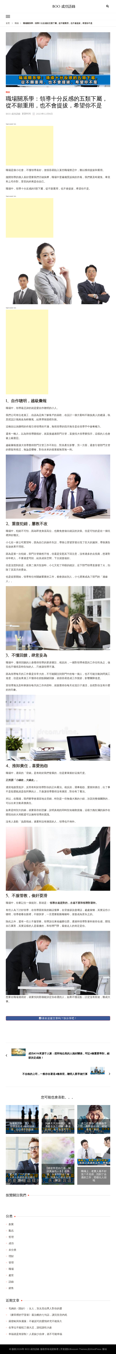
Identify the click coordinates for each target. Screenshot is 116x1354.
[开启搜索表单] (107, 6)
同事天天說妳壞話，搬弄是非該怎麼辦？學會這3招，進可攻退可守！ (58, 1126)
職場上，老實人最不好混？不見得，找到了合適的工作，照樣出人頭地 (94, 1176)
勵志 (11, 1230)
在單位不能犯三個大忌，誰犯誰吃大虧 (30, 1327)
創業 (11, 1224)
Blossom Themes (78, 1349)
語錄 (11, 1281)
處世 (11, 1275)
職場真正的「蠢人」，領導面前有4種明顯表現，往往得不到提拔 (22, 1126)
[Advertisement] (29, 145)
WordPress (95, 1349)
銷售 (11, 1288)
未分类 (12, 1250)
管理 (11, 1262)
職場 (8, 92)
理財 (11, 1256)
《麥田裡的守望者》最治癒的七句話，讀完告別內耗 (38, 1315)
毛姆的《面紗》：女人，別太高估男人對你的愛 (35, 1308)
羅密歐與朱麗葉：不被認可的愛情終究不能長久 (35, 1321)
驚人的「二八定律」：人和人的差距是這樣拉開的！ (22, 1177)
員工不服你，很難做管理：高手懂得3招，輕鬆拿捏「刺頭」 (93, 1126)
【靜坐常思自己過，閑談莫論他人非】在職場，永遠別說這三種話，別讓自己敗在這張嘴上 (58, 1174)
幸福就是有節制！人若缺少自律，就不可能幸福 (35, 1334)
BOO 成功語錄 (63, 6)
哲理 (11, 1237)
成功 (11, 1243)
